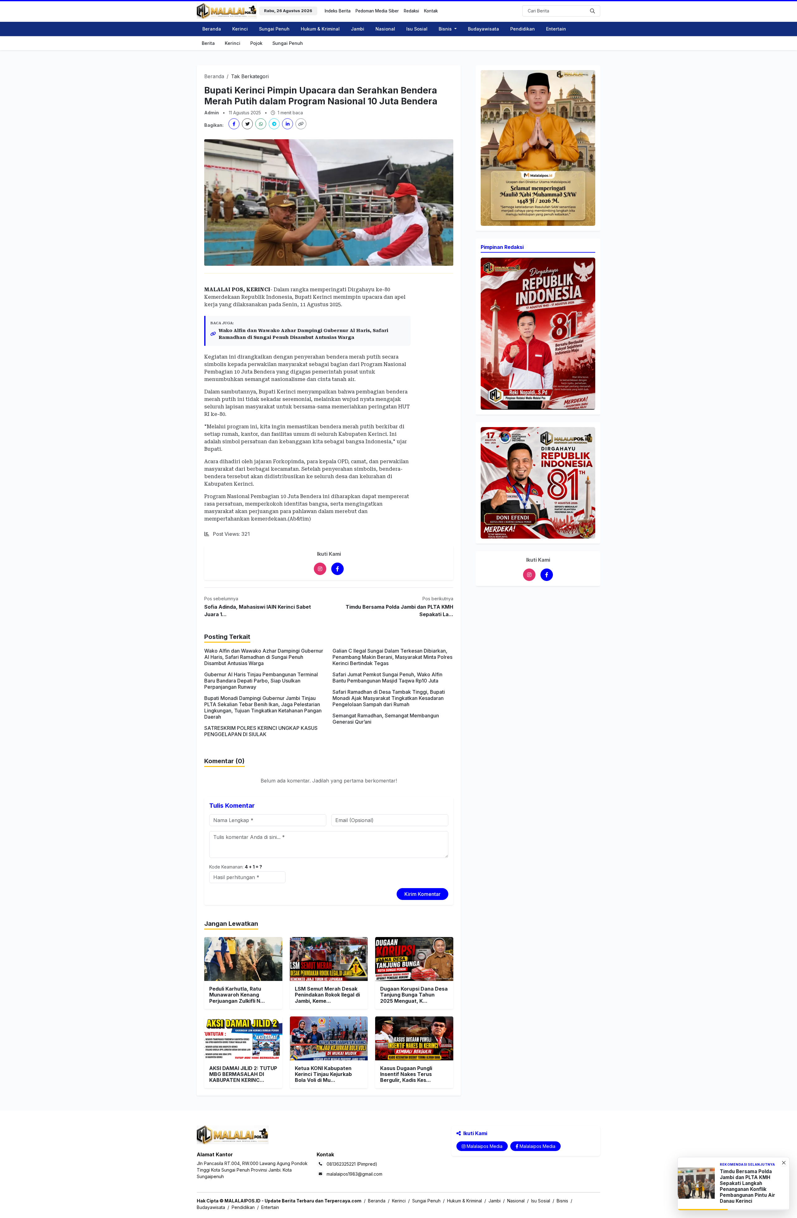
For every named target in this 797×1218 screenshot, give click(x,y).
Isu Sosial (416, 28)
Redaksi (411, 10)
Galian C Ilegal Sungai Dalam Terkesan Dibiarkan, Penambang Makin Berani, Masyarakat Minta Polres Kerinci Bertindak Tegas (392, 657)
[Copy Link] (300, 123)
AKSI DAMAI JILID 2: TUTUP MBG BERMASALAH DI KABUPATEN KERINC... (243, 1074)
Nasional (385, 28)
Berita (208, 43)
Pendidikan (522, 28)
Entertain (556, 28)
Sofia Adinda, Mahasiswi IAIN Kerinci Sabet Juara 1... (257, 610)
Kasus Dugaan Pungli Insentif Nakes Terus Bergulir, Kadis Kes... (406, 1074)
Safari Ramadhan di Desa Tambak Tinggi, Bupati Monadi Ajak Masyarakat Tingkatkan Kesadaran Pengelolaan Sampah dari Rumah (388, 698)
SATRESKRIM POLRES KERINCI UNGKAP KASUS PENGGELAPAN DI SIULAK (261, 731)
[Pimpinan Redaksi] (538, 333)
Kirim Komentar (422, 894)
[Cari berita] (593, 11)
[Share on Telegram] (274, 123)
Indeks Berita (338, 10)
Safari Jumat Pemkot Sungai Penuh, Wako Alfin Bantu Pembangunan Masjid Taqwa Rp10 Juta (387, 677)
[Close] (784, 1163)
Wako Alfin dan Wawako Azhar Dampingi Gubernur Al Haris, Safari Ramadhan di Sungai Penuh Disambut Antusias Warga (303, 334)
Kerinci (240, 28)
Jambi (357, 28)
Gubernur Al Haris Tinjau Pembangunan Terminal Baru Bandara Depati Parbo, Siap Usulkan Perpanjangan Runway (261, 680)
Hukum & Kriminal (320, 28)
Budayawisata (483, 28)
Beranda (211, 28)
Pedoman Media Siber (377, 10)
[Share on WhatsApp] (260, 123)
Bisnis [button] (446, 28)
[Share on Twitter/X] (247, 123)
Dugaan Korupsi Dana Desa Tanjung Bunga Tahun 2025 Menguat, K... (414, 995)
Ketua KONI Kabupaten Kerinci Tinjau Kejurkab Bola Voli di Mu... (323, 1074)
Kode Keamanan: (235, 866)
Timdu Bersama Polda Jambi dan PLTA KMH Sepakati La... (399, 610)
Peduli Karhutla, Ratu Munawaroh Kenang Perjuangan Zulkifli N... (237, 995)
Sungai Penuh (274, 28)
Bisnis (562, 1200)
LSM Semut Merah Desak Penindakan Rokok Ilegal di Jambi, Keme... (327, 995)
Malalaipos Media (484, 1146)
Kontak (431, 10)
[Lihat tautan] (538, 148)
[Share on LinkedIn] (287, 123)
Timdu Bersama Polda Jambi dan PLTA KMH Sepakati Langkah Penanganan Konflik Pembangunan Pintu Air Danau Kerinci (747, 1186)
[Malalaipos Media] (320, 569)
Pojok (256, 43)
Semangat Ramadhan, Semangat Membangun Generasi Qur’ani (385, 718)
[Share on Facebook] (234, 123)
